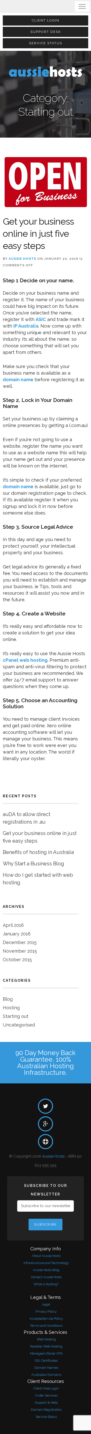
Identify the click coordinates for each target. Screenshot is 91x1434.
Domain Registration (46, 1409)
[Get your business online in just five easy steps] (45, 182)
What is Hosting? (46, 1284)
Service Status (45, 43)
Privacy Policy (46, 1311)
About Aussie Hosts (46, 1256)
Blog (8, 999)
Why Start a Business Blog (33, 864)
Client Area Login (46, 1388)
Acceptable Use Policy (46, 1318)
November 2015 (20, 951)
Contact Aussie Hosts (46, 1277)
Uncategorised (19, 1025)
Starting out (15, 1016)
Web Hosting (46, 1339)
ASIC (41, 319)
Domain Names (46, 1367)
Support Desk (45, 32)
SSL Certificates (46, 1360)
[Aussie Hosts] (45, 71)
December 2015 (20, 942)
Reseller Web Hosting (46, 1346)
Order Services (46, 1395)
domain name (18, 379)
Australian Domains (46, 1375)
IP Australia (25, 326)
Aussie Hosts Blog (46, 1270)
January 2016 (17, 933)
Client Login (45, 20)
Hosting (11, 1007)
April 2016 (13, 925)
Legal (46, 1304)
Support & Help (46, 1402)
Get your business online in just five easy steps (38, 233)
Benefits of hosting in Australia (38, 852)
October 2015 (17, 959)
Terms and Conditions (46, 1326)
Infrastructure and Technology (46, 1263)
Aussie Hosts (22, 259)
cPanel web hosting (25, 660)
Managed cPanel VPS (46, 1353)
